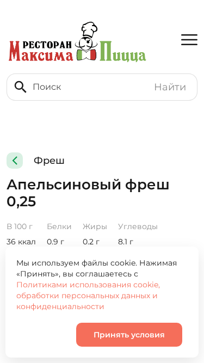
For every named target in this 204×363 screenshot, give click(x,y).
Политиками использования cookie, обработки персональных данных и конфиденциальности (88, 295)
